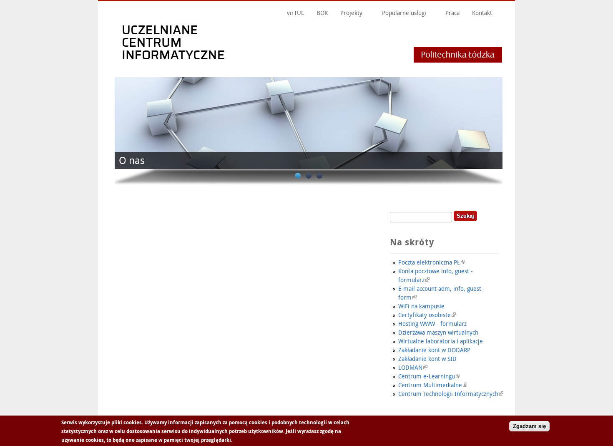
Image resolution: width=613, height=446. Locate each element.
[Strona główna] (310, 64)
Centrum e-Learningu (426, 376)
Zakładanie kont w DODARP (434, 350)
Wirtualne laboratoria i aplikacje (440, 341)
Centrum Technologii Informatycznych (448, 394)
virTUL (295, 13)
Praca (452, 13)
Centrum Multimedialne (430, 385)
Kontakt (482, 13)
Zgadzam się (529, 426)
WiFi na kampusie (421, 306)
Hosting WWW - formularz (432, 324)
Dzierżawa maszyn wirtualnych (438, 332)
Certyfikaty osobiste (424, 315)
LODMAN (410, 367)
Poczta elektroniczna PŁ (429, 262)
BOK (322, 13)
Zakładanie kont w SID (427, 359)
